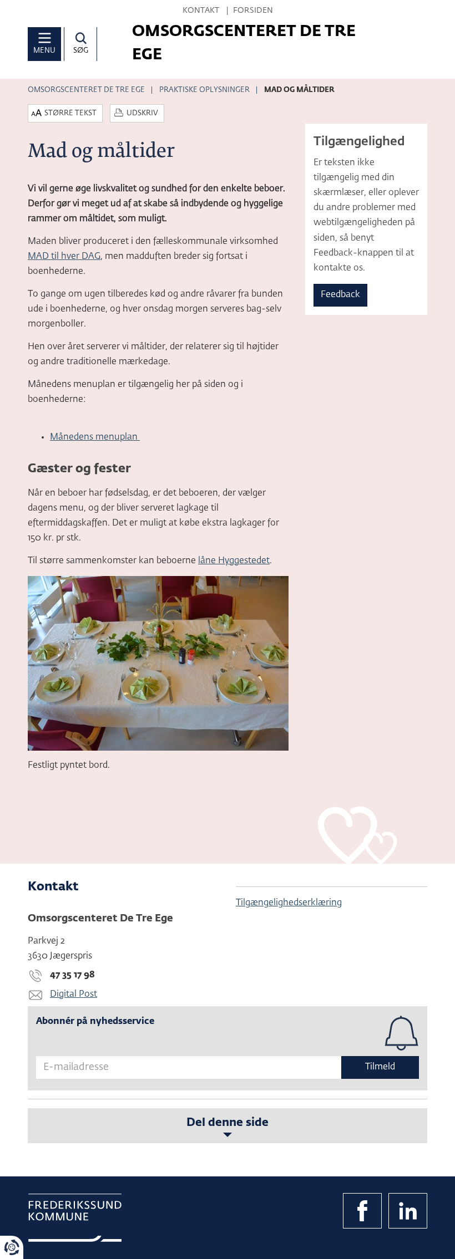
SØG (80, 50)
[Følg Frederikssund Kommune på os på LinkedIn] (407, 1211)
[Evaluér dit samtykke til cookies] (11, 1247)
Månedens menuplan (95, 437)
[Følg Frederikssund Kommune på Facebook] (362, 1211)
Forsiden (253, 10)
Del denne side (227, 1122)
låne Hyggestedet (234, 561)
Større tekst (70, 113)
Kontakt (201, 10)
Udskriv (142, 113)
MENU (44, 50)
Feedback (340, 294)
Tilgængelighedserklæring (289, 903)
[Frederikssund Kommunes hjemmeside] (75, 1217)
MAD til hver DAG (64, 256)
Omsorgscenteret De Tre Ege (86, 90)
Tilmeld (380, 1067)
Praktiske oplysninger (204, 90)
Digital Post (73, 994)
